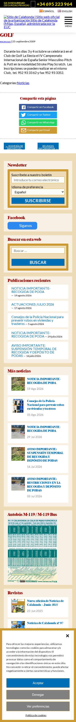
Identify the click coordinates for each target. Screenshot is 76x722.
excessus (5, 41)
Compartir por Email (38, 130)
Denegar (38, 694)
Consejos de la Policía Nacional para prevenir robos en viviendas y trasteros (37, 320)
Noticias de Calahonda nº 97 (45, 623)
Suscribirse (38, 200)
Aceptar (38, 683)
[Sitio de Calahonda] (32, 27)
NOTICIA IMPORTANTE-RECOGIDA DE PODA (30, 290)
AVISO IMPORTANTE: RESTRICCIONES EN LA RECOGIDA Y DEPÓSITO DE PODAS (44, 484)
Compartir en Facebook (40, 107)
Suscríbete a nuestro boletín (31, 175)
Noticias (23, 83)
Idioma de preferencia (27, 187)
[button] (67, 636)
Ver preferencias (38, 706)
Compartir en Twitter (39, 114)
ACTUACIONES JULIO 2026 (32, 304)
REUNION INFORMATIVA (48, 146)
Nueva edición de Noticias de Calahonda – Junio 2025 (45, 603)
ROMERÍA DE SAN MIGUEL (14, 146)
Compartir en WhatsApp (40, 122)
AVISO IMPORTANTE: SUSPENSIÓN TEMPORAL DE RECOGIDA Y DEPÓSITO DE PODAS (34, 350)
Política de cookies (36, 715)
